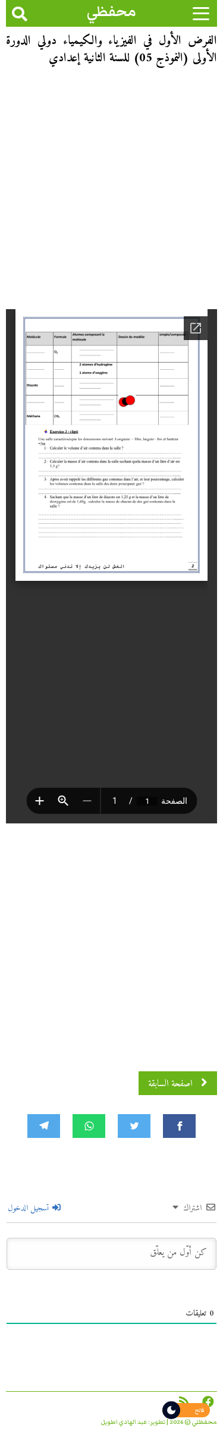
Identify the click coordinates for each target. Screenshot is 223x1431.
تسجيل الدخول (29, 1208)
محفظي (111, 12)
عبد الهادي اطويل (124, 1422)
